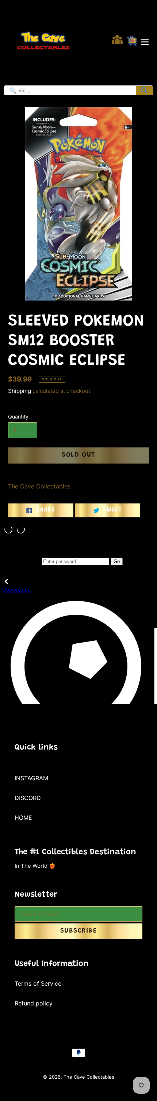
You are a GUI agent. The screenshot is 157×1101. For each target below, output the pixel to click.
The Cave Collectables (89, 1077)
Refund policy (34, 1003)
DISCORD (28, 797)
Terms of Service (38, 983)
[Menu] (144, 40)
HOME (23, 817)
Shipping (19, 390)
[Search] (144, 90)
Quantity (18, 416)
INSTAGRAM (31, 778)
